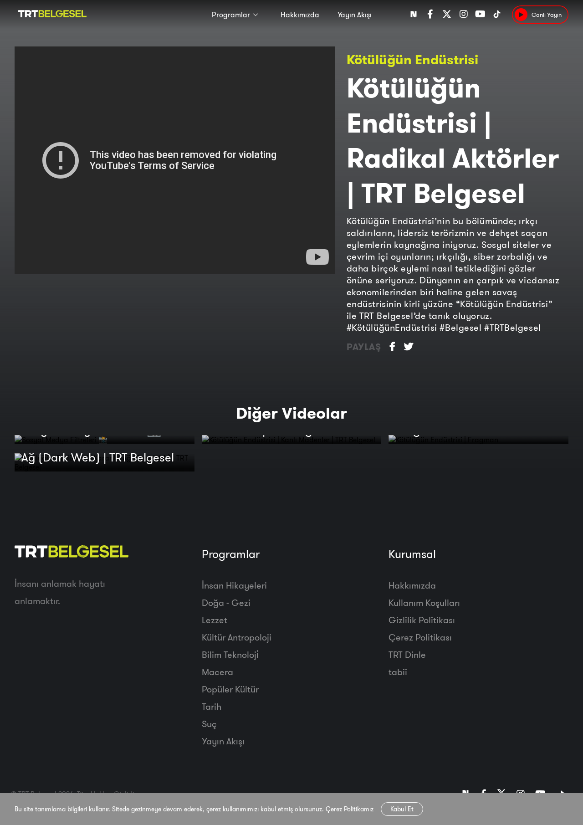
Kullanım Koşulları (424, 602)
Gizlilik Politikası (422, 619)
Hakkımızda (300, 14)
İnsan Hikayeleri (234, 585)
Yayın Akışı (355, 14)
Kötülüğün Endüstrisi (412, 59)
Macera (217, 671)
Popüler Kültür (230, 689)
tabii (398, 671)
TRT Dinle (407, 654)
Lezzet (214, 619)
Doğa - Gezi (226, 602)
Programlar (231, 14)
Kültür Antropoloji (236, 637)
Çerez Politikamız (349, 809)
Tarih (211, 706)
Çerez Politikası (420, 637)
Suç (209, 723)
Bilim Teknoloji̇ (230, 654)
